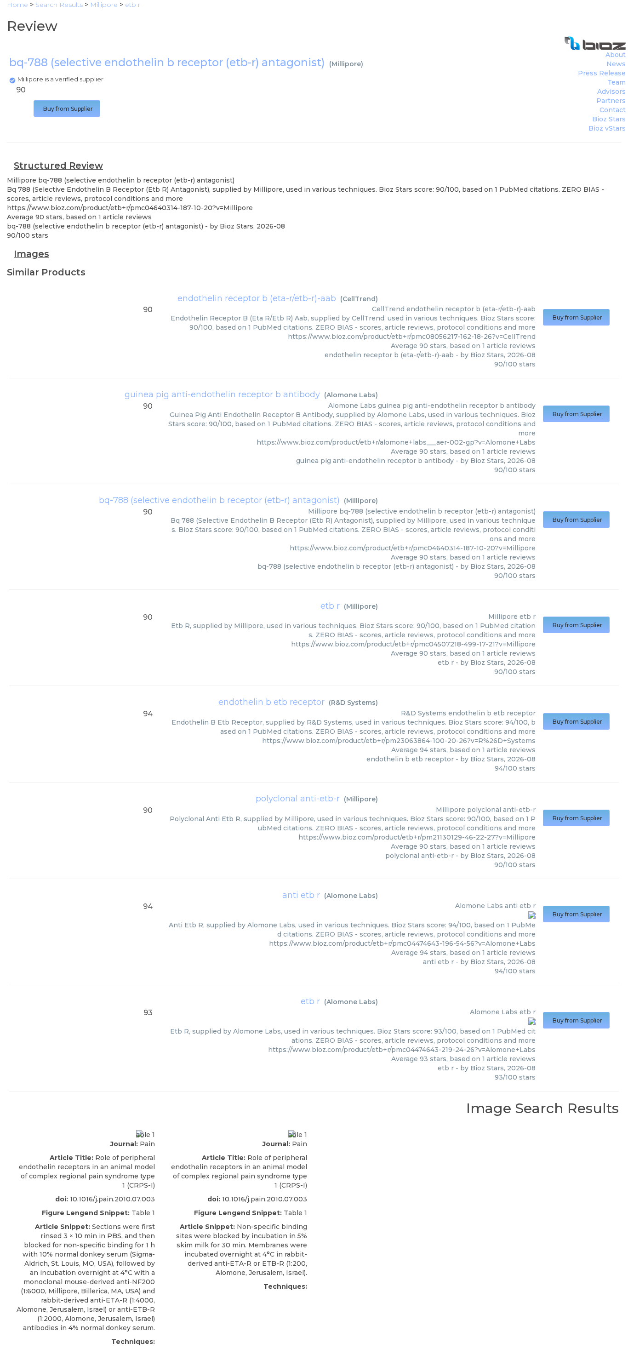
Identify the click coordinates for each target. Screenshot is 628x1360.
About (615, 55)
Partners (611, 101)
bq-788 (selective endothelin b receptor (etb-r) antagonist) (219, 500)
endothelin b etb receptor (271, 702)
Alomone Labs (351, 395)
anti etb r (301, 895)
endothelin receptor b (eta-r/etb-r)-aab (256, 298)
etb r (330, 606)
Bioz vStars (607, 128)
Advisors (611, 91)
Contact (612, 110)
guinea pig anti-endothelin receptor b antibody (222, 394)
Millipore (346, 64)
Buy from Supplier (67, 108)
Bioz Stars (609, 119)
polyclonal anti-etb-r (298, 799)
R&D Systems (353, 702)
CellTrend (359, 299)
